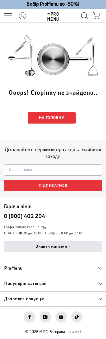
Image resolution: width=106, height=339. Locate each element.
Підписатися (53, 186)
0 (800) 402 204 (24, 216)
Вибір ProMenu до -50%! (53, 4)
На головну (51, 118)
